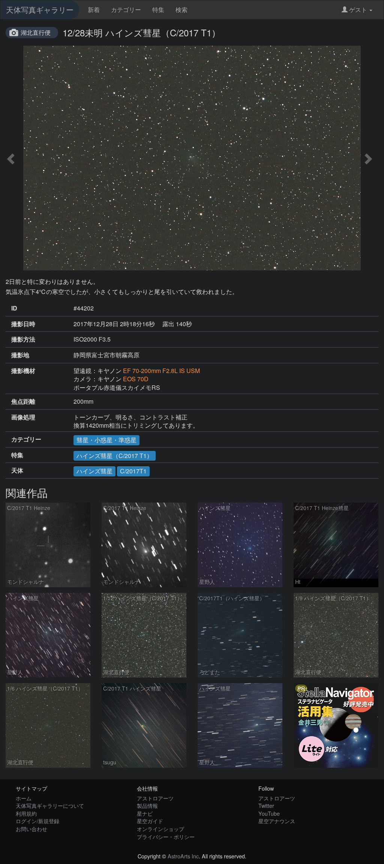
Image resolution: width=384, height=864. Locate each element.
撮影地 (20, 355)
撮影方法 (23, 339)
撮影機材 (23, 371)
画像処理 (23, 417)
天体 (17, 470)
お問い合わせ (31, 829)
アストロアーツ (155, 798)
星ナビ (145, 813)
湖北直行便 (36, 32)
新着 (94, 9)
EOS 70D (135, 379)
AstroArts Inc (183, 856)
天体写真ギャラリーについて (50, 805)
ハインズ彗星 (94, 471)
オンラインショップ (160, 829)
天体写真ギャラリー (40, 9)
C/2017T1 (133, 471)
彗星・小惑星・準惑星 (106, 440)
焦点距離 (23, 401)
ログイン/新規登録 (37, 821)
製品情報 (147, 805)
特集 (158, 9)
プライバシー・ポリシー (166, 836)
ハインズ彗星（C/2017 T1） (114, 455)
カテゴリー (126, 9)
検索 (182, 9)
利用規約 (26, 813)
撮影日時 (23, 324)
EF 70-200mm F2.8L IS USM (161, 370)
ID (14, 308)
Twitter (266, 805)
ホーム (24, 798)
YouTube (269, 813)
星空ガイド (150, 821)
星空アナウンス (276, 821)
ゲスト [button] (358, 9)
